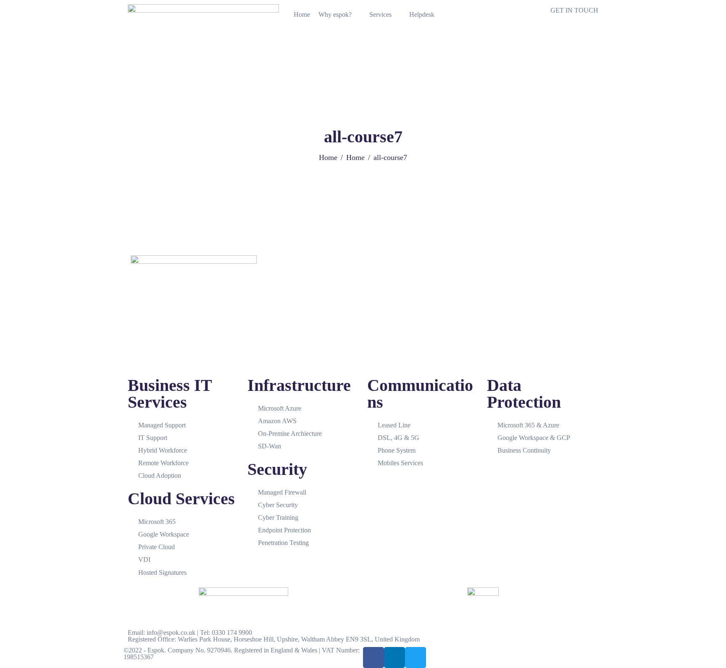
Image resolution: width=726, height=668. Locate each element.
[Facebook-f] (373, 657)
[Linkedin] (394, 657)
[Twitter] (415, 657)
